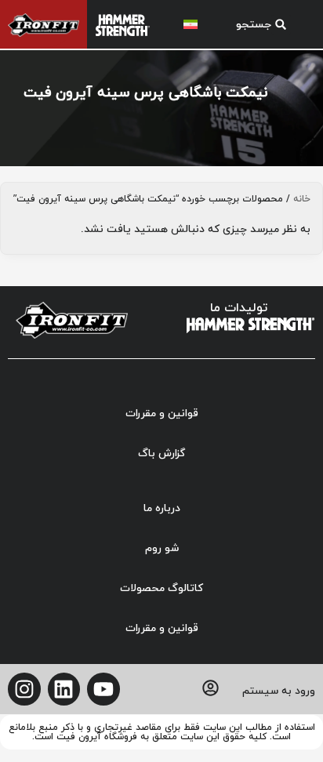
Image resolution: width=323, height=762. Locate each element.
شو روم (162, 548)
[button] (257, 25)
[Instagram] (24, 689)
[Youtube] (103, 689)
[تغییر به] (190, 24)
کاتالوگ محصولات (161, 588)
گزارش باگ (161, 453)
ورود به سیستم (278, 691)
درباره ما (161, 508)
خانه (301, 199)
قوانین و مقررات (161, 413)
